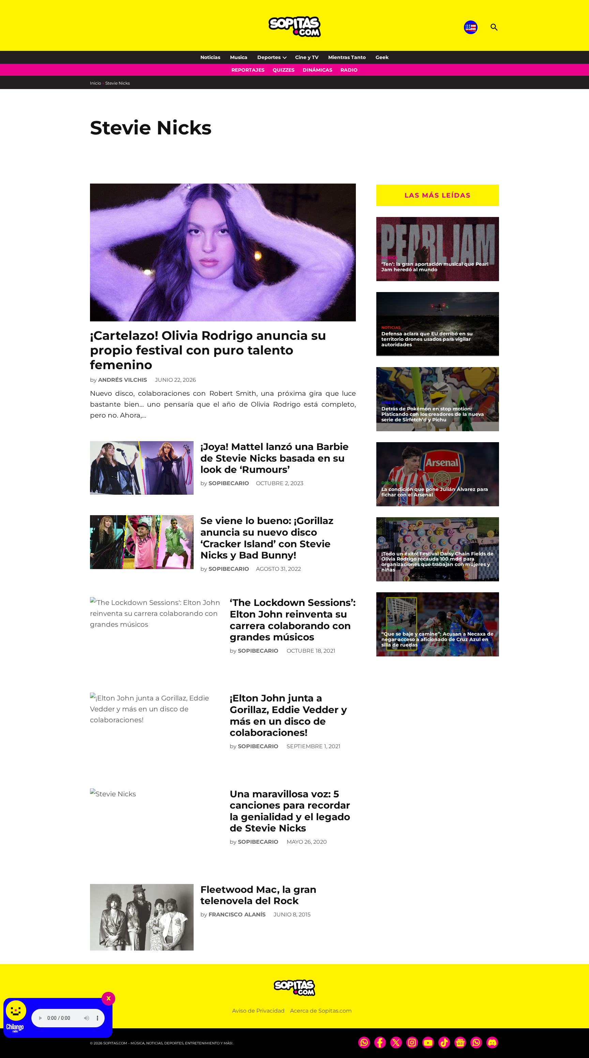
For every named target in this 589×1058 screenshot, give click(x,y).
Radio (349, 70)
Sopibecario (229, 483)
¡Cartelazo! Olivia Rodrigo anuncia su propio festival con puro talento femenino (208, 350)
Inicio (95, 83)
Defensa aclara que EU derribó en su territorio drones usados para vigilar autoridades (427, 339)
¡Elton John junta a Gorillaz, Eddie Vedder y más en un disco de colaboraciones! (288, 715)
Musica (238, 57)
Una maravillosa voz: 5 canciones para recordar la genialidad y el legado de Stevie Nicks (290, 811)
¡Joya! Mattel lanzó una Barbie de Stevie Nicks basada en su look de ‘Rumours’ (274, 458)
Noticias (210, 57)
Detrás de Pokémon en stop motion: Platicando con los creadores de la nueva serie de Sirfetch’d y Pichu (432, 414)
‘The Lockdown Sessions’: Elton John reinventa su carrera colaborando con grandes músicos (293, 620)
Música (389, 258)
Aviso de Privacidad (258, 1011)
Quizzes (283, 70)
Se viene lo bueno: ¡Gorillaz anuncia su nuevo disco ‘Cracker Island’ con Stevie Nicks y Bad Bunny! (266, 538)
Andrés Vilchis (122, 380)
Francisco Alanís (237, 914)
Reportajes (248, 70)
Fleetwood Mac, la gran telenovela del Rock (258, 895)
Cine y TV (306, 57)
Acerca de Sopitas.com (321, 1011)
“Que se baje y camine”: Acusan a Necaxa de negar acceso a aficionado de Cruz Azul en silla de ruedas (437, 639)
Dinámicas (317, 70)
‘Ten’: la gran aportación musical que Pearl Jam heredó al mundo (434, 267)
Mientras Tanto (347, 57)
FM (384, 547)
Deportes (269, 57)
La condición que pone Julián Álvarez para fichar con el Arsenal (434, 492)
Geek (382, 57)
